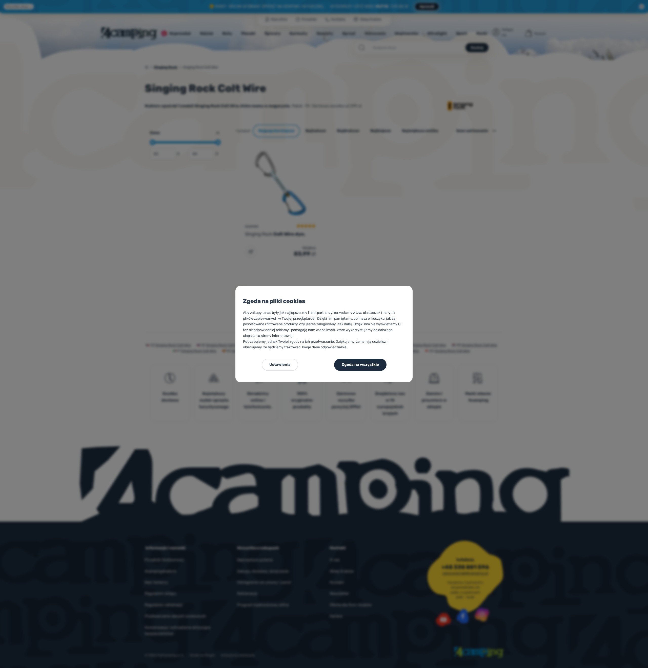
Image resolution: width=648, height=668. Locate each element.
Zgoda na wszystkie (360, 364)
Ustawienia (280, 364)
